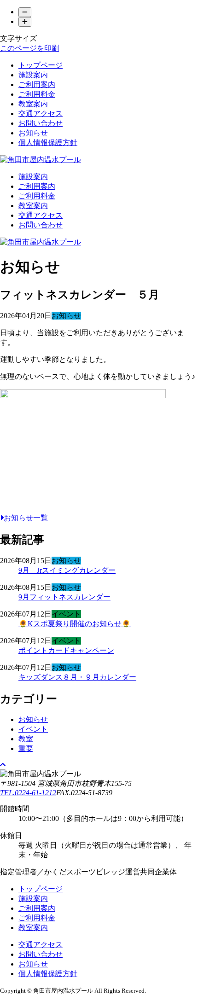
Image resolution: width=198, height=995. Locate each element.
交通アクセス (40, 113)
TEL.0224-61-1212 (28, 793)
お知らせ (33, 133)
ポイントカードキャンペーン (66, 650)
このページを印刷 (29, 48)
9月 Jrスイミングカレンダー (67, 570)
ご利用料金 (36, 94)
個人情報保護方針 (47, 142)
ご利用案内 (36, 84)
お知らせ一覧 (26, 518)
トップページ (40, 65)
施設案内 (33, 75)
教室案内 (33, 104)
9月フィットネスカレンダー (64, 597)
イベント (33, 729)
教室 (25, 739)
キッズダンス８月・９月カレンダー (77, 677)
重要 (25, 748)
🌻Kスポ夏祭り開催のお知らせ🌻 (74, 624)
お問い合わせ (40, 123)
